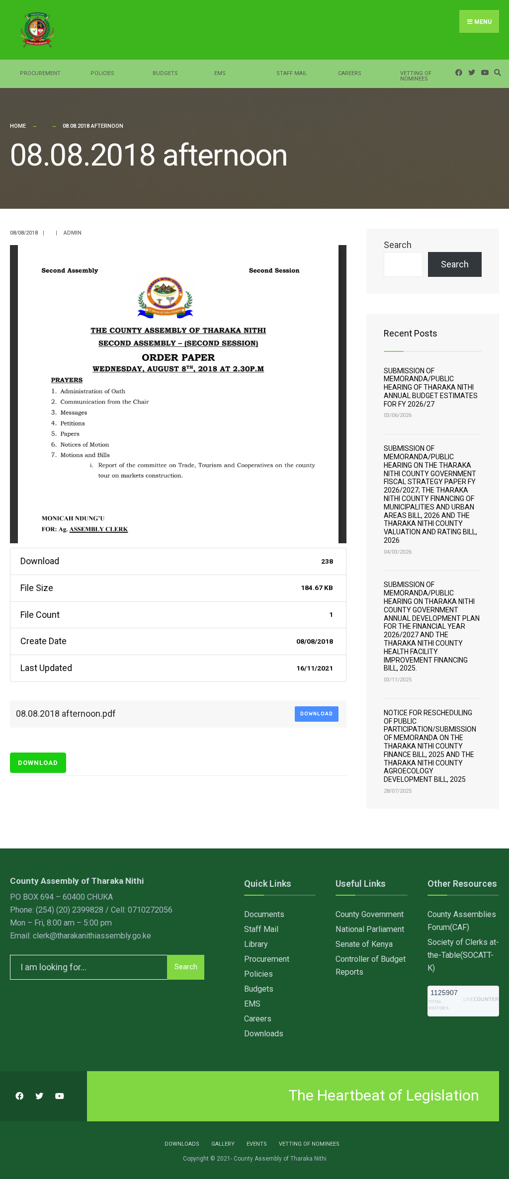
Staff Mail (291, 73)
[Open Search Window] (496, 72)
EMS (220, 73)
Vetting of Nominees (415, 76)
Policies (102, 73)
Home (18, 126)
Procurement (40, 73)
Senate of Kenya (364, 944)
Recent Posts (410, 333)
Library (256, 944)
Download (316, 714)
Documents (264, 914)
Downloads (263, 1033)
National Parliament (370, 929)
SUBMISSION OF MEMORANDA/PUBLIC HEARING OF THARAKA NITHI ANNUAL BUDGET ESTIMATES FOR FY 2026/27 (431, 387)
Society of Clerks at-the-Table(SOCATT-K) (463, 955)
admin (73, 233)
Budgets (165, 73)
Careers (349, 73)
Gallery (223, 1144)
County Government (370, 914)
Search (398, 245)
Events (257, 1144)
